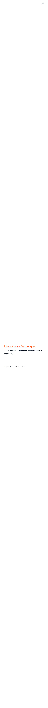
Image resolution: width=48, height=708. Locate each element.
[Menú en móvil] (41, 4)
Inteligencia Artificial (8, 366)
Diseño (23, 366)
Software (17, 366)
